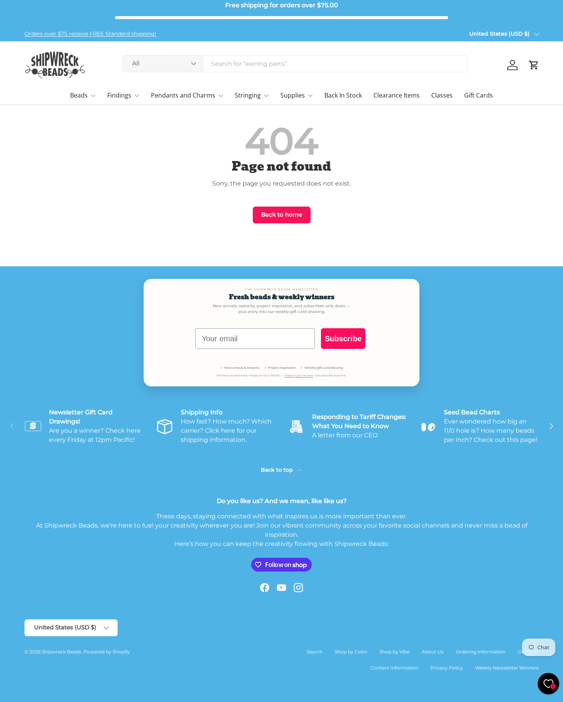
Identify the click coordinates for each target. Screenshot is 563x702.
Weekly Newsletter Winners (506, 668)
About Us (433, 652)
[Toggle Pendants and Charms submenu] (220, 95)
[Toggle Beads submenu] (93, 95)
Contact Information (394, 668)
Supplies (292, 95)
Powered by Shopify (106, 652)
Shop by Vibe (394, 652)
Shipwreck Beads (61, 652)
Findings (119, 95)
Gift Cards (478, 95)
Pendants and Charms (183, 95)
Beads (79, 95)
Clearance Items (396, 95)
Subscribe (343, 338)
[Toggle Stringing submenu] (266, 95)
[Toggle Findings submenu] (136, 95)
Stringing (248, 95)
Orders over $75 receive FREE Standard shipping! (90, 33)
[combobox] (295, 63)
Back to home (281, 214)
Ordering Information (481, 652)
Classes (442, 95)
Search (314, 652)
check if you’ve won (299, 375)
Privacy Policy (446, 668)
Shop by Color (351, 652)
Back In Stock (343, 95)
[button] (533, 65)
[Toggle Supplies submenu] (310, 95)
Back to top (278, 469)
